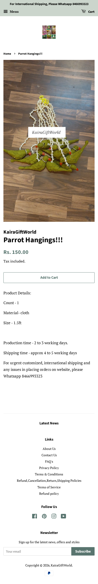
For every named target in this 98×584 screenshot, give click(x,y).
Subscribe (83, 551)
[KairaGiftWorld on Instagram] (53, 517)
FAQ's (49, 461)
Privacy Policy (49, 468)
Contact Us (49, 455)
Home (7, 54)
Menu (14, 11)
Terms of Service (49, 487)
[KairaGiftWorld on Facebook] (34, 517)
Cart (91, 12)
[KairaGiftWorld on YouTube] (63, 517)
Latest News (49, 423)
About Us (49, 448)
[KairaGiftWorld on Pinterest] (44, 517)
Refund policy (49, 493)
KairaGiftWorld (61, 565)
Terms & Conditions (49, 474)
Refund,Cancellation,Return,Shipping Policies (49, 480)
